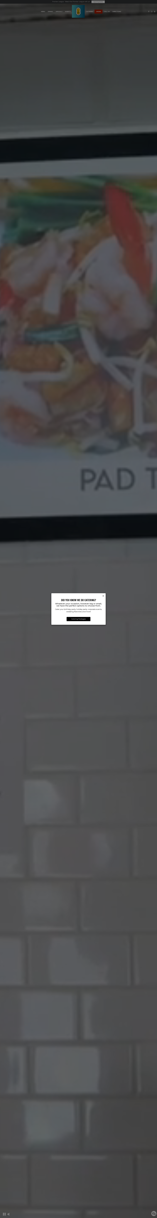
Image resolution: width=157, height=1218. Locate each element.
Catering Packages (78, 619)
